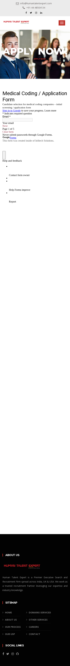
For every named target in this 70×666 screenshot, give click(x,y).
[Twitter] (31, 12)
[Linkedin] (41, 12)
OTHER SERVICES (38, 619)
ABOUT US (11, 619)
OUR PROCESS (13, 626)
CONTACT (34, 634)
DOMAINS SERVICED (40, 612)
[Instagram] (36, 12)
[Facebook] (27, 12)
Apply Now (40, 59)
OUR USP (10, 634)
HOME (8, 612)
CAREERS (34, 626)
